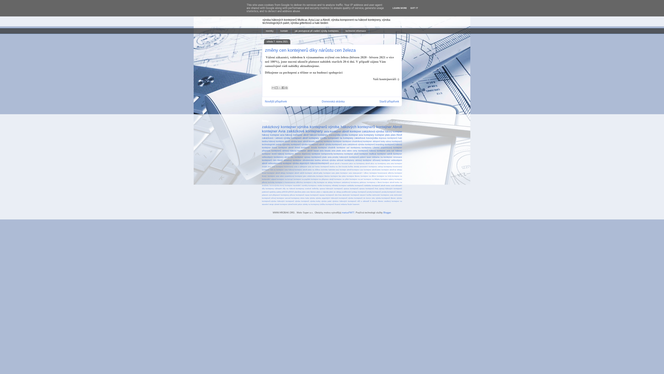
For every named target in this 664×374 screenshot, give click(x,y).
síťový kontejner (277, 198)
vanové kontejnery (292, 198)
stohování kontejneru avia (382, 195)
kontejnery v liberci (374, 182)
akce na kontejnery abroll (359, 163)
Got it (414, 8)
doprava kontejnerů (388, 138)
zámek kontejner (280, 204)
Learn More (400, 8)
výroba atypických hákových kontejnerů (332, 198)
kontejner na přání (341, 179)
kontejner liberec (353, 176)
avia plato (336, 151)
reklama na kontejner (382, 157)
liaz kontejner (296, 157)
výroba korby (315, 201)
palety (278, 192)
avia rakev (347, 151)
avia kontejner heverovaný (282, 167)
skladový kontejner (293, 160)
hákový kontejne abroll (279, 141)
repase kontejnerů (326, 195)
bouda (344, 167)
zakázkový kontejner (279, 127)
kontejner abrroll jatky (313, 173)
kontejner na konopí (285, 179)
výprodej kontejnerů (291, 144)
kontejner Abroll (389, 127)
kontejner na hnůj (384, 176)
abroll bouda (309, 141)
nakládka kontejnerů (355, 185)
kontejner (337, 141)
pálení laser (365, 157)
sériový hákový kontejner (294, 151)
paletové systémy (269, 192)
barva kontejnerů (322, 167)
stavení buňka (366, 195)
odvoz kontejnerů (394, 141)
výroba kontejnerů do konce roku (361, 198)
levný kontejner (286, 185)
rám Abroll (278, 160)
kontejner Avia (273, 131)
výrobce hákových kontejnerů (344, 201)
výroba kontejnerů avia (336, 144)
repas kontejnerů (312, 195)
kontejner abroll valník (295, 173)
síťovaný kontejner (381, 160)
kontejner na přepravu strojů (322, 179)
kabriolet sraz (334, 170)
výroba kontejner (349, 135)
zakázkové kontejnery (305, 131)
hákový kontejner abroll (297, 135)
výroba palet (326, 201)
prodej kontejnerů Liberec (392, 192)
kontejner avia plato (331, 173)
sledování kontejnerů (350, 195)
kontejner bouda (309, 147)
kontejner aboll (351, 154)
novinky (270, 31)
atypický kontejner (323, 141)
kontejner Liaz (357, 170)
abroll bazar (313, 151)
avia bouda (325, 151)
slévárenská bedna (311, 160)
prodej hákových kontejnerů (345, 157)
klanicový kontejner (311, 154)
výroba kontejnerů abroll (312, 144)
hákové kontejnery (319, 135)
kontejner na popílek (302, 179)
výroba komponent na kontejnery (336, 138)
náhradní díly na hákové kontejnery (289, 189)
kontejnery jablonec (358, 182)
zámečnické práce (295, 204)
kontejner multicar (367, 154)
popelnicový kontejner (391, 147)
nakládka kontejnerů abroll (374, 185)
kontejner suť (343, 147)
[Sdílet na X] (280, 87)
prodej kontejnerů (374, 192)
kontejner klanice (323, 176)
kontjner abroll (388, 182)
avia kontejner (332, 131)
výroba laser (296, 141)
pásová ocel (267, 195)
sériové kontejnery (345, 160)
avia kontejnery (366, 135)
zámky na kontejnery (311, 204)
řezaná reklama (341, 204)
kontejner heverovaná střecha (382, 173)
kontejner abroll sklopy (276, 173)
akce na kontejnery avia (380, 163)
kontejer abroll (345, 170)
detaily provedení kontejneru (365, 167)
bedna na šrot (336, 167)
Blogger (387, 212)
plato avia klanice (309, 192)
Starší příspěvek (389, 101)
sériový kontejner (363, 160)
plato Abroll (396, 135)
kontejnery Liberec (371, 147)
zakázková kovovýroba (366, 138)
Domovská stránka (333, 101)
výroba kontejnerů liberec (386, 198)
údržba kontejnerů (327, 204)
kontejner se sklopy (325, 182)
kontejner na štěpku (372, 179)
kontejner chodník (326, 147)
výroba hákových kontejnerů (351, 127)
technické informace (355, 31)
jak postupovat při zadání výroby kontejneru (317, 31)
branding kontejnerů (385, 144)
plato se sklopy (335, 192)
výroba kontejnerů (312, 127)
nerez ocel (390, 185)
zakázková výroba (373, 131)
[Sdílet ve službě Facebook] (283, 87)
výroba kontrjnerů (302, 201)
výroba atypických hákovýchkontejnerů (310, 163)
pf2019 (291, 192)
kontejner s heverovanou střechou (289, 182)
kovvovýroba (275, 185)
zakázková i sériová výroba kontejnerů (282, 138)
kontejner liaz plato (338, 176)
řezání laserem (353, 204)
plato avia (327, 157)
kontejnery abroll (282, 157)
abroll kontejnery (310, 138)
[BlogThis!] (276, 87)
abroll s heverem (341, 163)
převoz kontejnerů (297, 195)
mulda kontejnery (324, 185)
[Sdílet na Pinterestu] (286, 87)
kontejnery (356, 147)
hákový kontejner (393, 131)
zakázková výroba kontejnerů (361, 144)
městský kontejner (339, 185)
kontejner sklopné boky (374, 141)
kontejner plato (382, 135)
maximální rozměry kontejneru (305, 185)
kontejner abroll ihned (289, 147)
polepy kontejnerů (359, 192)
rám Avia (338, 195)
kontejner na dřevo (368, 176)
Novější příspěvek (276, 101)
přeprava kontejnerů (271, 151)
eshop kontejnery (385, 167)
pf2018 (285, 192)
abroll (332, 163)
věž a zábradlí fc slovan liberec (370, 201)
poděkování (346, 192)
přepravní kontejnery (281, 195)
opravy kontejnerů (312, 157)
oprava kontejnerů (351, 189)
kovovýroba (334, 135)
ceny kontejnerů (360, 151)
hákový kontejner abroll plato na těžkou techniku (308, 170)
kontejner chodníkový (353, 141)
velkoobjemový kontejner (280, 163)
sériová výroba (329, 160)
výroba (312, 198)
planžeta (297, 192)
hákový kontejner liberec (289, 154)
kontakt (284, 31)
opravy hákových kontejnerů (390, 189)
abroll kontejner (351, 131)
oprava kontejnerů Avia (368, 189)
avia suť (311, 167)
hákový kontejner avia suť (381, 151)
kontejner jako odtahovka (305, 176)
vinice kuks (304, 198)
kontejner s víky (310, 182)
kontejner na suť (356, 179)
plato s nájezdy (322, 192)
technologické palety (272, 144)
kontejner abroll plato (372, 170)
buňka (350, 167)
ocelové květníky (312, 189)
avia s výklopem (300, 167)
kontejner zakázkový (342, 182)
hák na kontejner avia (279, 170)
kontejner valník (385, 154)
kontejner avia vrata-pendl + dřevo (354, 173)
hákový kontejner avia (273, 135)
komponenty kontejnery (332, 154)
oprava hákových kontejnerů (331, 189)
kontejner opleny (387, 179)
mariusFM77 (348, 212)
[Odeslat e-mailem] (273, 87)
